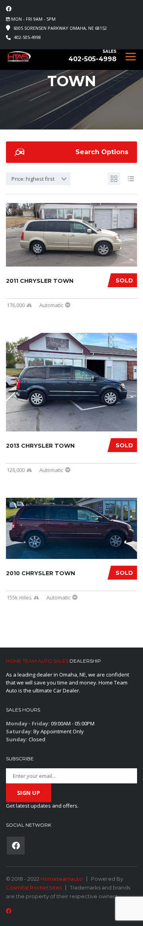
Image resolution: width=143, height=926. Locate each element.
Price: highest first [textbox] (33, 178)
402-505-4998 (27, 37)
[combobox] (38, 178)
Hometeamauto (62, 879)
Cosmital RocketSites (34, 887)
